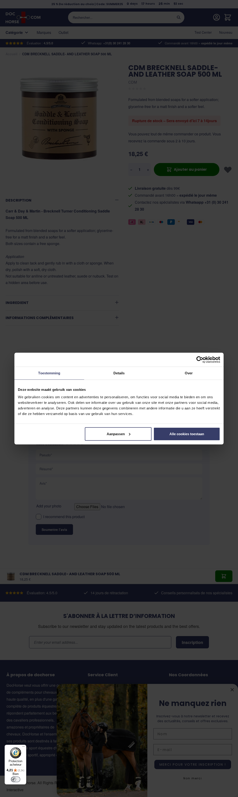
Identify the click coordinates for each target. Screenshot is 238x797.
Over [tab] (189, 373)
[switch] (15, 779)
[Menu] (23, 747)
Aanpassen (116, 434)
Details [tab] (119, 373)
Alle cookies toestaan (186, 434)
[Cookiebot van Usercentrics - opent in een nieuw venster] (199, 359)
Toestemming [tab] (49, 373)
